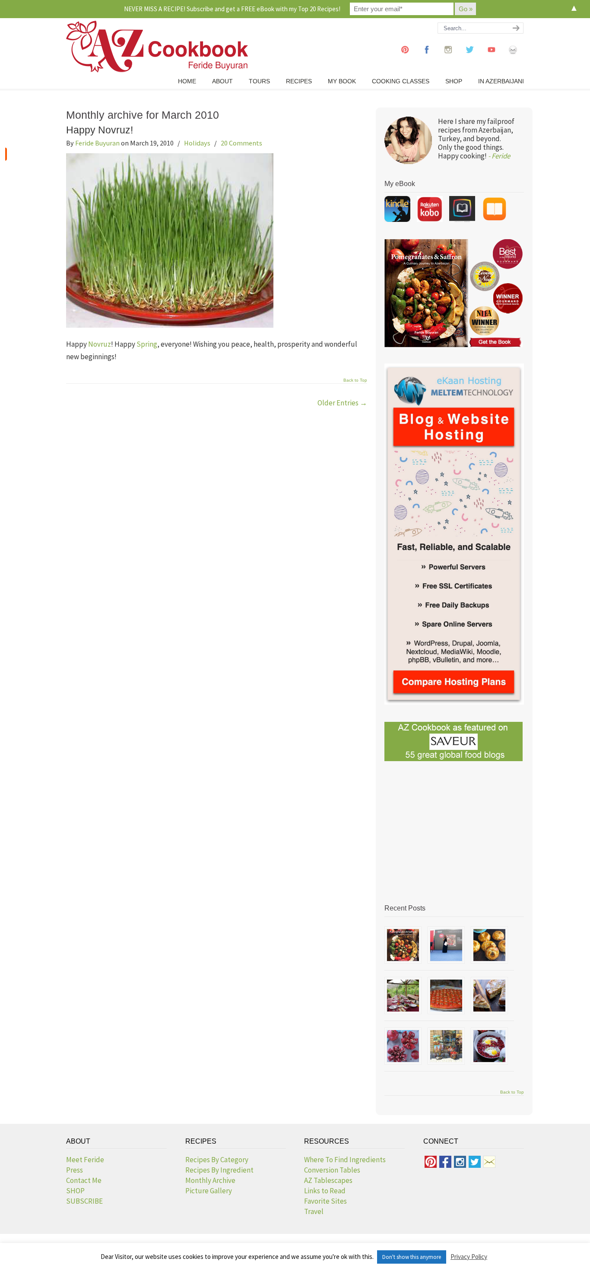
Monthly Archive (210, 1180)
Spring (146, 344)
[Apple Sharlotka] (489, 996)
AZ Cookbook (157, 47)
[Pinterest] (405, 58)
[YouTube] (491, 58)
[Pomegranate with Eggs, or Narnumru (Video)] (489, 1046)
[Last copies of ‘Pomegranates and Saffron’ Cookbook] (446, 945)
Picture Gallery (208, 1190)
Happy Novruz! (99, 130)
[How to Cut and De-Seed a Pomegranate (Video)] (403, 1046)
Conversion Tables (332, 1170)
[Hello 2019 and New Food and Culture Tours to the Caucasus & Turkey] (403, 996)
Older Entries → (342, 403)
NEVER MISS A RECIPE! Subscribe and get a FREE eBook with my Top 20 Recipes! (232, 9)
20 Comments (241, 143)
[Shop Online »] (6, 154)
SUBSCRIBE (84, 1201)
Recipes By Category (216, 1159)
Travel (314, 1211)
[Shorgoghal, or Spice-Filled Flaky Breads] (489, 945)
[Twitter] (470, 58)
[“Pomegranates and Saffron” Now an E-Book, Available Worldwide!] (403, 945)
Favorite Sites (325, 1201)
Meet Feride (85, 1159)
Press (74, 1170)
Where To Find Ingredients (345, 1159)
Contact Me (84, 1180)
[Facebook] (427, 58)
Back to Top (355, 380)
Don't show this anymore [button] (411, 1257)
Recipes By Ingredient (219, 1170)
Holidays (197, 143)
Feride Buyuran (97, 143)
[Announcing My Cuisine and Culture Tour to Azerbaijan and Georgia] (446, 1046)
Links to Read (325, 1190)
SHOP (75, 1190)
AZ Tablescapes (328, 1180)
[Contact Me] (513, 58)
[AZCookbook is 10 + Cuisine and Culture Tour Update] (446, 996)
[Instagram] (448, 58)
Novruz (99, 344)
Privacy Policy (468, 1256)
